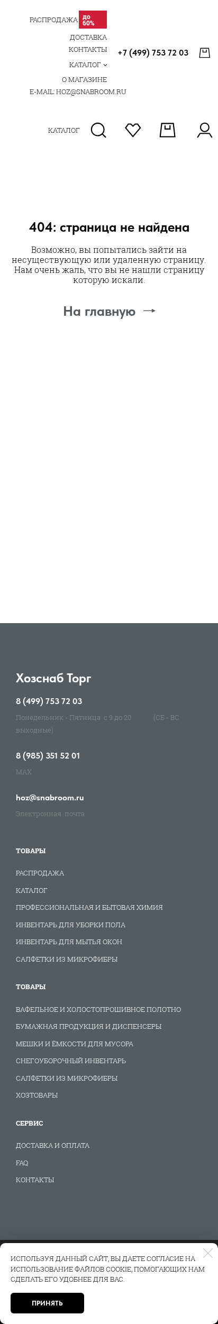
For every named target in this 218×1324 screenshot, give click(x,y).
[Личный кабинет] (204, 130)
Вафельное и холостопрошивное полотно (98, 1009)
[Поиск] (98, 130)
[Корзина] (206, 53)
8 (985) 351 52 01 (48, 756)
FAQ (22, 1162)
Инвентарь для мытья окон (69, 941)
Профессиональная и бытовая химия (89, 907)
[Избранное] (133, 130)
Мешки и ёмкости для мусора (74, 1043)
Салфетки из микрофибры (66, 959)
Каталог (32, 890)
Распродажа (40, 873)
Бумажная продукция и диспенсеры (88, 1026)
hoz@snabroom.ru (50, 797)
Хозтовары (37, 1095)
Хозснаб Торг (54, 678)
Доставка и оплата (52, 1145)
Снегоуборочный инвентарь (71, 1060)
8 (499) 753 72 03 (49, 701)
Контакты (35, 1179)
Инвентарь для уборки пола (70, 924)
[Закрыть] (208, 1253)
